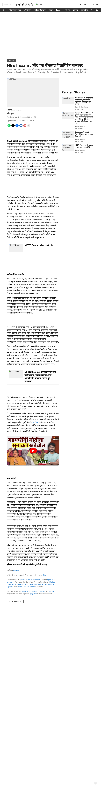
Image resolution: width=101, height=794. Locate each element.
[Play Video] (33, 450)
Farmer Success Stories (26, 587)
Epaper (59, 10)
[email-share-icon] (24, 127)
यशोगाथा (75, 10)
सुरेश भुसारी (10, 113)
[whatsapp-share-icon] (9, 127)
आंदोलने (36, 422)
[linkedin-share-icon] (20, 127)
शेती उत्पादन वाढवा (15, 10)
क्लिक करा (46, 575)
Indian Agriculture (15, 601)
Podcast (83, 4)
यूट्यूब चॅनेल (33, 594)
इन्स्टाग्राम (34, 591)
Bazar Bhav (33, 584)
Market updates (22, 584)
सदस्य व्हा (16, 570)
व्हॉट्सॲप (51, 591)
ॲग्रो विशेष (27, 10)
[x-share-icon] (13, 127)
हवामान (51, 10)
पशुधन (67, 10)
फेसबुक (24, 591)
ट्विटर (29, 591)
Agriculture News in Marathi (29, 580)
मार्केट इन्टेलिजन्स (40, 10)
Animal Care (42, 584)
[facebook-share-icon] (17, 127)
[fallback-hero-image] (68, 100)
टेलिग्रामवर (42, 591)
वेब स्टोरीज (84, 10)
